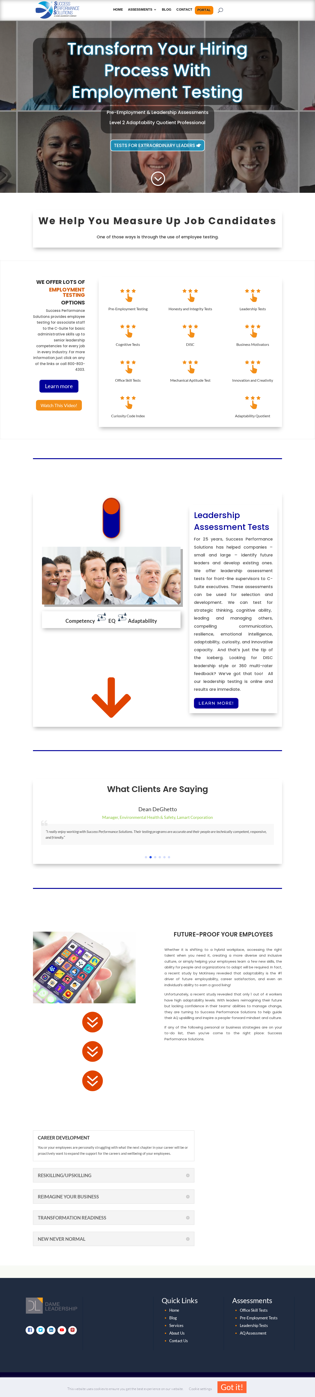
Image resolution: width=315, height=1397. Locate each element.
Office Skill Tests (128, 380)
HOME (118, 9)
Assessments (140, 9)
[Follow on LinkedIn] (51, 1330)
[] (111, 537)
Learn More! (216, 703)
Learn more (59, 386)
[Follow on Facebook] (30, 1330)
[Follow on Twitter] (40, 1330)
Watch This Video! (59, 405)
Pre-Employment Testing (128, 309)
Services (176, 1325)
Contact (184, 9)
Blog (166, 9)
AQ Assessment (253, 1333)
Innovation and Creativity (252, 380)
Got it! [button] (232, 1387)
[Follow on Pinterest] (72, 1330)
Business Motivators (252, 344)
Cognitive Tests (128, 344)
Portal (204, 10)
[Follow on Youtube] (62, 1330)
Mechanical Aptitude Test (190, 380)
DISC (190, 344)
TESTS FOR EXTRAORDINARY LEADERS (154, 145)
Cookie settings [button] (200, 1389)
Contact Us (178, 1341)
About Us (177, 1333)
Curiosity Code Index (128, 416)
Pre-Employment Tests (259, 1318)
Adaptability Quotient (252, 416)
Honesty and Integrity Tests (190, 309)
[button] (146, 857)
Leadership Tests (253, 309)
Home (174, 1310)
